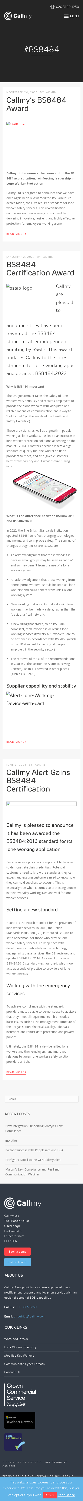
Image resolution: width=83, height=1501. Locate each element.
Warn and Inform (16, 1339)
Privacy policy (48, 1476)
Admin (51, 92)
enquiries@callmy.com (29, 1316)
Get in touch (18, 1262)
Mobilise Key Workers (19, 1356)
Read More (16, 233)
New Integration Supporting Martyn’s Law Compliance (34, 1128)
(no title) (11, 1140)
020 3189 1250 (67, 7)
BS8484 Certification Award (40, 269)
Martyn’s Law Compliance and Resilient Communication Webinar (32, 1171)
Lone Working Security (20, 1347)
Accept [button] (50, 1495)
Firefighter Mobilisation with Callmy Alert (33, 1160)
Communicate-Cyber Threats (24, 1364)
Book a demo (17, 1252)
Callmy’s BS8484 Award (36, 104)
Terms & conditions (18, 1476)
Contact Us (12, 1372)
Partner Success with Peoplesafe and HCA (34, 1150)
